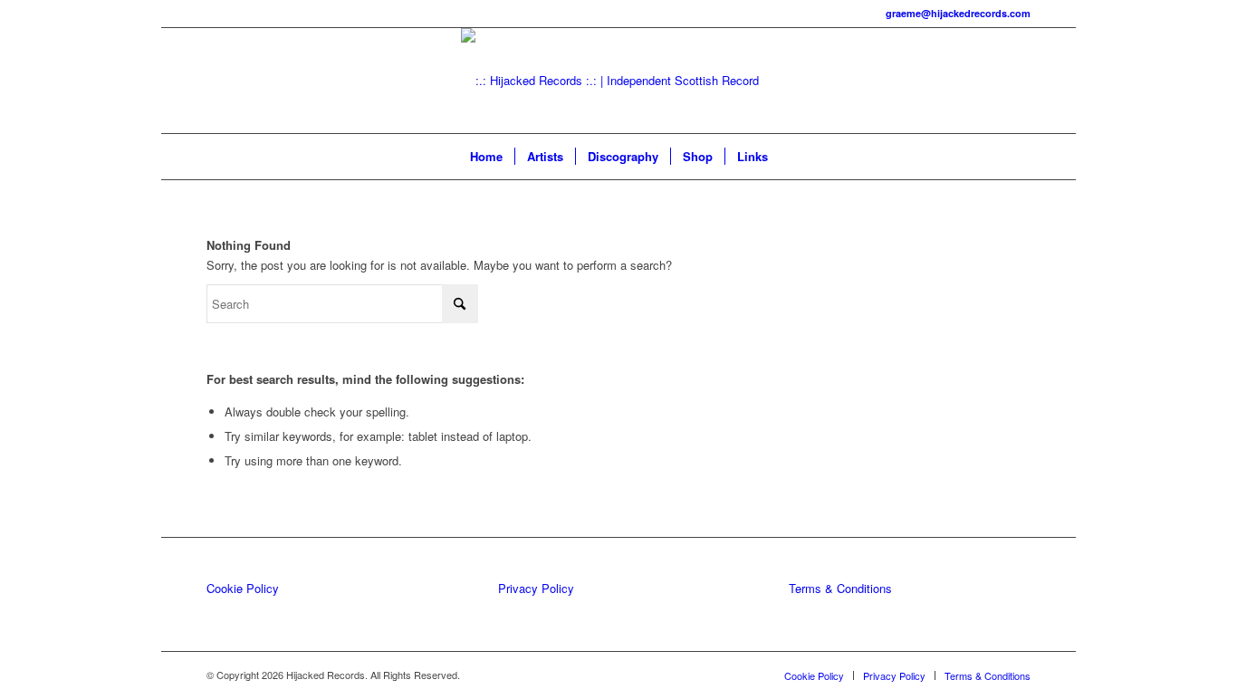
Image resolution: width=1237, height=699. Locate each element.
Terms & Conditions (840, 588)
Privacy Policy (536, 588)
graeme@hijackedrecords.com (958, 13)
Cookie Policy (242, 588)
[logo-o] (618, 80)
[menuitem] (486, 156)
